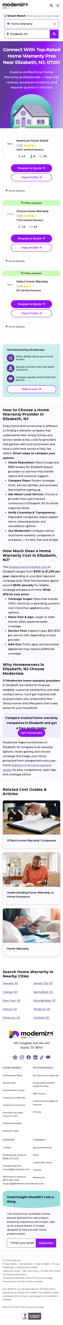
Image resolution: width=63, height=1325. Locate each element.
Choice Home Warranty (32, 211)
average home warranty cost (28, 567)
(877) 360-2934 (11, 1180)
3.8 (45, 156)
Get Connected (31, 732)
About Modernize (42, 1147)
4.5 (23, 156)
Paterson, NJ (11, 1017)
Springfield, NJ (43, 992)
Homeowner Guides (14, 1090)
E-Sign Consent (42, 1264)
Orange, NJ (10, 992)
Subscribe (46, 1243)
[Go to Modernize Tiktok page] (41, 1057)
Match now (30, 389)
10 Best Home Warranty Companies (31, 840)
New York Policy (31, 1271)
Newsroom (39, 1177)
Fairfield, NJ (41, 1017)
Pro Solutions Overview (46, 1075)
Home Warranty (18, 948)
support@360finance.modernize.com (23, 1183)
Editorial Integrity (12, 1123)
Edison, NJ (10, 1009)
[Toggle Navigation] (57, 5)
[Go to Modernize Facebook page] (29, 1057)
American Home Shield (32, 140)
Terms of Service (29, 1281)
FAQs (36, 1155)
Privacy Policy (9, 1281)
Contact (7, 1147)
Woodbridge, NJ (45, 1000)
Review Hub (9, 1083)
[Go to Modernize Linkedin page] (35, 1057)
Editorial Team (11, 1131)
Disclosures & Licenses (27, 1267)
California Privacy (11, 1271)
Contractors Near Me (14, 1097)
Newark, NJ (10, 983)
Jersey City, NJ (43, 983)
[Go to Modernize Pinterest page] (15, 1057)
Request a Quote (30, 168)
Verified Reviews (30, 149)
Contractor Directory (14, 1105)
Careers (37, 1170)
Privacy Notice (10, 1264)
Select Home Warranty (32, 281)
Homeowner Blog (12, 1075)
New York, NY (12, 1000)
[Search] (51, 5)
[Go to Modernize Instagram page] (22, 1057)
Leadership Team (42, 1162)
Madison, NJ (42, 1009)
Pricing (37, 1112)
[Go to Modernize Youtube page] (48, 1057)
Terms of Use (25, 1264)
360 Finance (39, 1093)
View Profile (30, 177)
